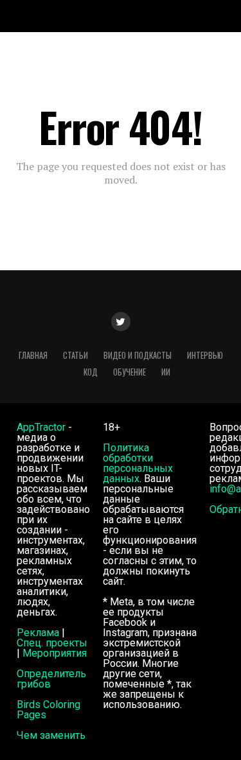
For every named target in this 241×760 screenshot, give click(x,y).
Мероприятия (54, 653)
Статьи (75, 355)
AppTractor (41, 427)
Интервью (205, 355)
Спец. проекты (52, 643)
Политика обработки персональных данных (138, 463)
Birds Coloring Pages (48, 709)
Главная (33, 355)
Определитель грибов (51, 679)
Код (91, 372)
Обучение (129, 372)
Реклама (38, 632)
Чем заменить (51, 735)
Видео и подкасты (137, 355)
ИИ (165, 372)
